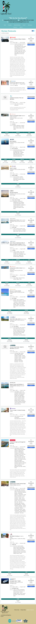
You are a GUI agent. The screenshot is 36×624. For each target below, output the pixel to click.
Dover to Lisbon (13, 168)
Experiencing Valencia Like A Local (17, 82)
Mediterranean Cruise (14, 220)
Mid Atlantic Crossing (14, 536)
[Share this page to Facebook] (32, 30)
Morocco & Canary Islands (15, 291)
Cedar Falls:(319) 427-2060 (26, 20)
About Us (21, 27)
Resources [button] (15, 27)
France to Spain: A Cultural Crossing (17, 410)
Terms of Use (16, 609)
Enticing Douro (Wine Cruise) (16, 268)
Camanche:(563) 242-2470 (11, 20)
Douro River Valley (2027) (15, 319)
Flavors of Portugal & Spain (15, 115)
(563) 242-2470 (5, 612)
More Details (31, 43)
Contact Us (31, 44)
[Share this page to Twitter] (33, 30)
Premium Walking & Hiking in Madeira (18, 39)
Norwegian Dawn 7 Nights (15, 581)
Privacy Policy (23, 609)
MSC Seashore (13, 141)
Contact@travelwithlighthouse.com (19, 22)
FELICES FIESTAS (14, 192)
